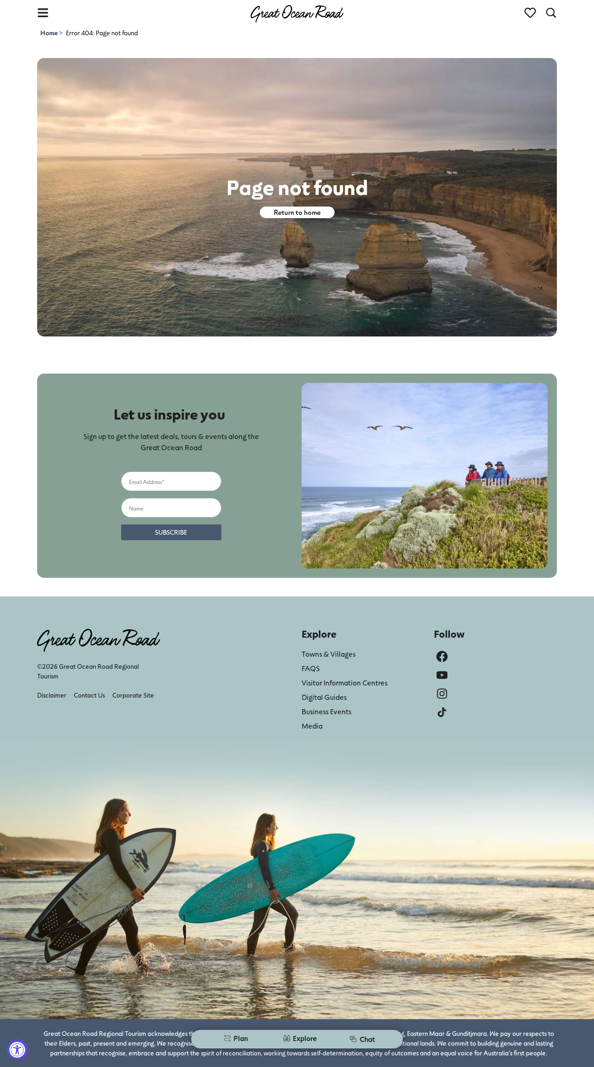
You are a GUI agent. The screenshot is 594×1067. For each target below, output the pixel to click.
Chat (367, 1039)
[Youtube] (442, 675)
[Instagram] (442, 693)
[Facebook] (442, 656)
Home (49, 33)
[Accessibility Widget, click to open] (17, 1049)
